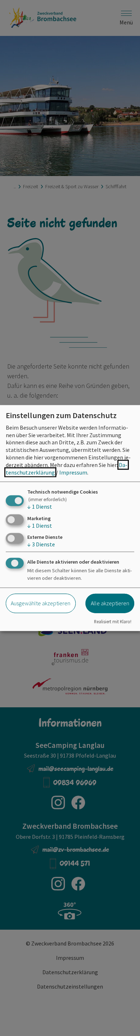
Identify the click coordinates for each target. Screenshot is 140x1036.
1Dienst (39, 506)
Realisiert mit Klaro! (112, 621)
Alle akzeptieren (110, 603)
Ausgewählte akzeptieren (40, 603)
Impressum (73, 472)
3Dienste (41, 543)
